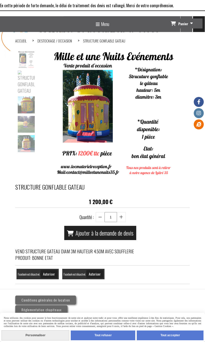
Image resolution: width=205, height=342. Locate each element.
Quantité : (87, 217)
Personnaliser (36, 335)
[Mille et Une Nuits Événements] (199, 124)
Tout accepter (170, 335)
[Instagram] (199, 113)
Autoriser (49, 274)
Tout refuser (103, 335)
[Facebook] (199, 102)
